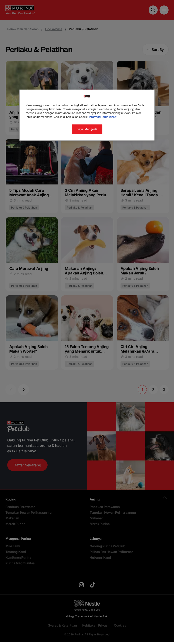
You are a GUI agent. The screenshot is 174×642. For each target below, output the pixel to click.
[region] (87, 115)
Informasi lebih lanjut (102, 116)
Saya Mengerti (87, 129)
